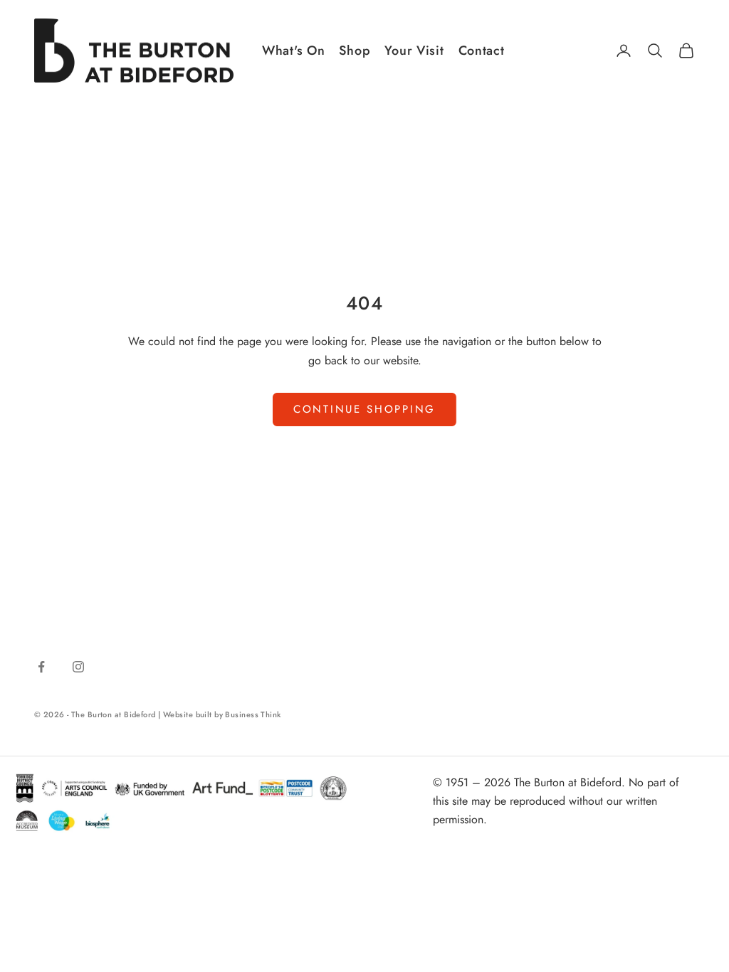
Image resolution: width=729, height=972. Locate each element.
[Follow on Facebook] (41, 667)
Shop (354, 50)
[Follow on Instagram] (78, 667)
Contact (481, 50)
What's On (293, 50)
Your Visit (414, 50)
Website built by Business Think (222, 714)
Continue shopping (364, 409)
